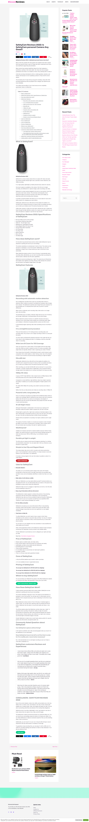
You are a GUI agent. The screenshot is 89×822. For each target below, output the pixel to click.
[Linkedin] (24, 54)
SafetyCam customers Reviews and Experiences (32, 136)
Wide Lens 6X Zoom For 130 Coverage (32, 104)
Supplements (65, 185)
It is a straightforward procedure (30, 102)
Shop (34, 807)
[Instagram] (8, 812)
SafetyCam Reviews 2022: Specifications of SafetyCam (34, 95)
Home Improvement (66, 172)
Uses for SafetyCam (25, 118)
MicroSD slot (26, 106)
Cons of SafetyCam (25, 122)
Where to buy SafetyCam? (27, 126)
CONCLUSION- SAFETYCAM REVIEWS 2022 (31, 138)
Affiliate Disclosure (37, 810)
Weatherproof (26, 113)
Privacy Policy (36, 814)
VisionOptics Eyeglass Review (28, 536)
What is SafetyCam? (25, 93)
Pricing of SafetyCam (26, 124)
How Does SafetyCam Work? (28, 127)
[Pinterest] (22, 54)
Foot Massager (65, 161)
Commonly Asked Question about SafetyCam (31, 129)
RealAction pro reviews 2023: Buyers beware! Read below (21, 769)
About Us (35, 812)
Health (63, 166)
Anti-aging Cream (66, 157)
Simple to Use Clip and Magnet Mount (32, 117)
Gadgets (18, 52)
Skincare (64, 179)
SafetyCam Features (26, 99)
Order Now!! (20, 732)
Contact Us (36, 809)
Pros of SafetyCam (25, 120)
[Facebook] (16, 54)
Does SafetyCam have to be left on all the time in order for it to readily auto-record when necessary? (35, 134)
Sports (63, 183)
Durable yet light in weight (29, 115)
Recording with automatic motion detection (33, 100)
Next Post (55, 746)
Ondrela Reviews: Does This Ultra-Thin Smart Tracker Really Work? (69, 117)
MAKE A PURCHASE (22, 460)
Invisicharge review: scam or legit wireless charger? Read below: (45, 775)
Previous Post (13, 746)
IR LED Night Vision (27, 111)
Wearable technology (67, 189)
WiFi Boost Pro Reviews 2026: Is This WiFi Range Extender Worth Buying (69, 144)
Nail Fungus (65, 176)
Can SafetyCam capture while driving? (32, 131)
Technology (65, 187)
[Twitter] (19, 54)
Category (64, 159)
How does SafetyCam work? (27, 97)
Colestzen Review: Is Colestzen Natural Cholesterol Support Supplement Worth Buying (69, 131)
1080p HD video (27, 108)
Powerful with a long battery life (30, 109)
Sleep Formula (65, 181)
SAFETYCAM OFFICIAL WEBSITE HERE (27, 583)
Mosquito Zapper (66, 174)
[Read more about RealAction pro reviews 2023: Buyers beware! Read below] (17, 761)
